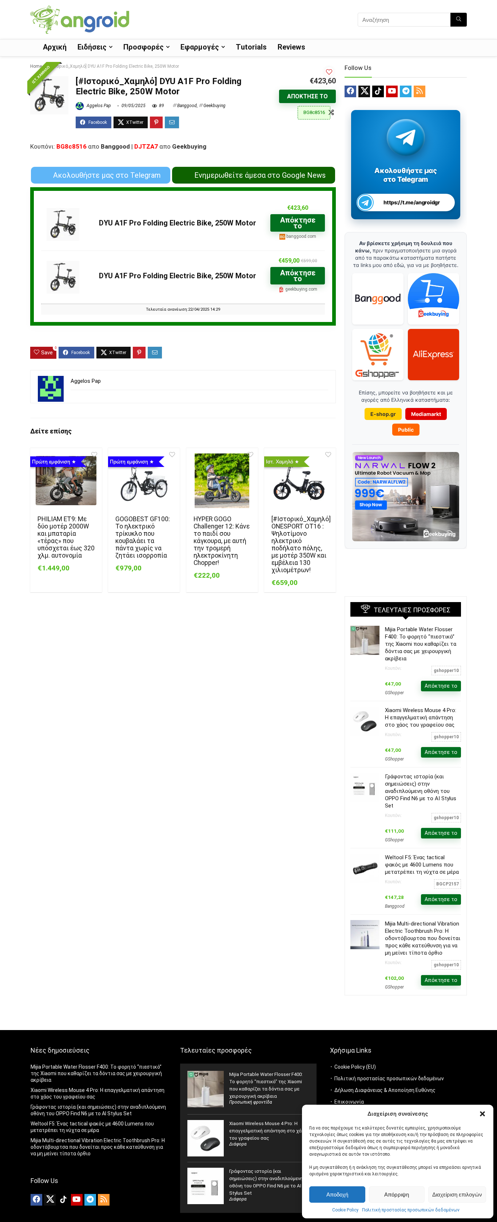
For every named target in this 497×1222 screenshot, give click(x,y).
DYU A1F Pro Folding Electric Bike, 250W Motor (177, 223)
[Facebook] (350, 91)
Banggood (187, 105)
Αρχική (55, 47)
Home (36, 66)
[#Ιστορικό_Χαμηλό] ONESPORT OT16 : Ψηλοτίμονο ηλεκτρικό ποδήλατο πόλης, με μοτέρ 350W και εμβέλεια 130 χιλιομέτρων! (301, 544)
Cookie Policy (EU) (355, 1067)
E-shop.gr (383, 414)
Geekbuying (214, 105)
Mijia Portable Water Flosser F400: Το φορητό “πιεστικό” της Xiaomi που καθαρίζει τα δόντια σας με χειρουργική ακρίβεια (420, 644)
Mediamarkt (426, 414)
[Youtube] (392, 91)
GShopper (394, 692)
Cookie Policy (345, 1210)
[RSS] (419, 91)
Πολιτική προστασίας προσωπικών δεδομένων (411, 1210)
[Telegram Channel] (406, 137)
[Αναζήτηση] (458, 20)
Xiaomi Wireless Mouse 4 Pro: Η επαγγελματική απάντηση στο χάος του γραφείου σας (420, 717)
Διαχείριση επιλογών (457, 1194)
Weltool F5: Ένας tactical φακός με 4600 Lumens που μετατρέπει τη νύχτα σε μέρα (422, 864)
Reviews (291, 47)
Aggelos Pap (98, 105)
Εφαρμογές (199, 47)
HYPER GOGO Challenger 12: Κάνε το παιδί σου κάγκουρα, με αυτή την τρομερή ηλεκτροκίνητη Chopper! (222, 540)
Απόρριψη (396, 1194)
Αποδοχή (337, 1194)
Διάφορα (238, 1144)
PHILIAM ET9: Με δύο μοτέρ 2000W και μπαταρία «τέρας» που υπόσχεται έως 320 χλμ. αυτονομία (66, 537)
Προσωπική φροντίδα (250, 1102)
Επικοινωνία (349, 1102)
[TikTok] (378, 91)
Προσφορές (143, 47)
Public (406, 430)
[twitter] (364, 91)
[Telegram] (405, 91)
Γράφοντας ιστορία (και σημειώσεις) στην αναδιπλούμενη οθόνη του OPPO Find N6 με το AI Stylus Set (420, 791)
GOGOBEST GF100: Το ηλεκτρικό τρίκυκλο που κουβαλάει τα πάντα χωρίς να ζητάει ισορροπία (142, 537)
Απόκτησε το (307, 96)
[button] (482, 1113)
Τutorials (251, 47)
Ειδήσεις (92, 47)
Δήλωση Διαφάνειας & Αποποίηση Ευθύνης (385, 1090)
